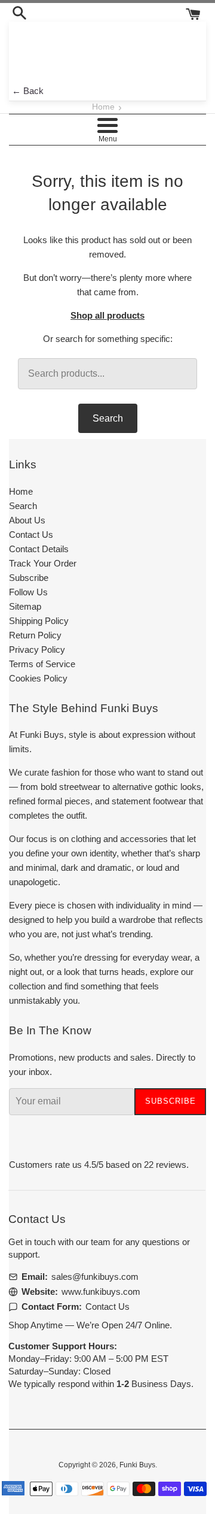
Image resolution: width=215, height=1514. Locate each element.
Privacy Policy (37, 649)
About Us (27, 520)
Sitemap (25, 606)
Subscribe (28, 578)
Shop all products (107, 315)
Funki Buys (137, 1465)
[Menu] (107, 125)
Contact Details (39, 549)
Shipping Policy (39, 621)
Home (103, 106)
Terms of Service (42, 664)
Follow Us (28, 592)
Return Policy (35, 635)
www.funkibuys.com (101, 1291)
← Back (28, 91)
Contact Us (31, 534)
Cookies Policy (38, 678)
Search (108, 418)
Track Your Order (42, 563)
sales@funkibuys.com (95, 1276)
